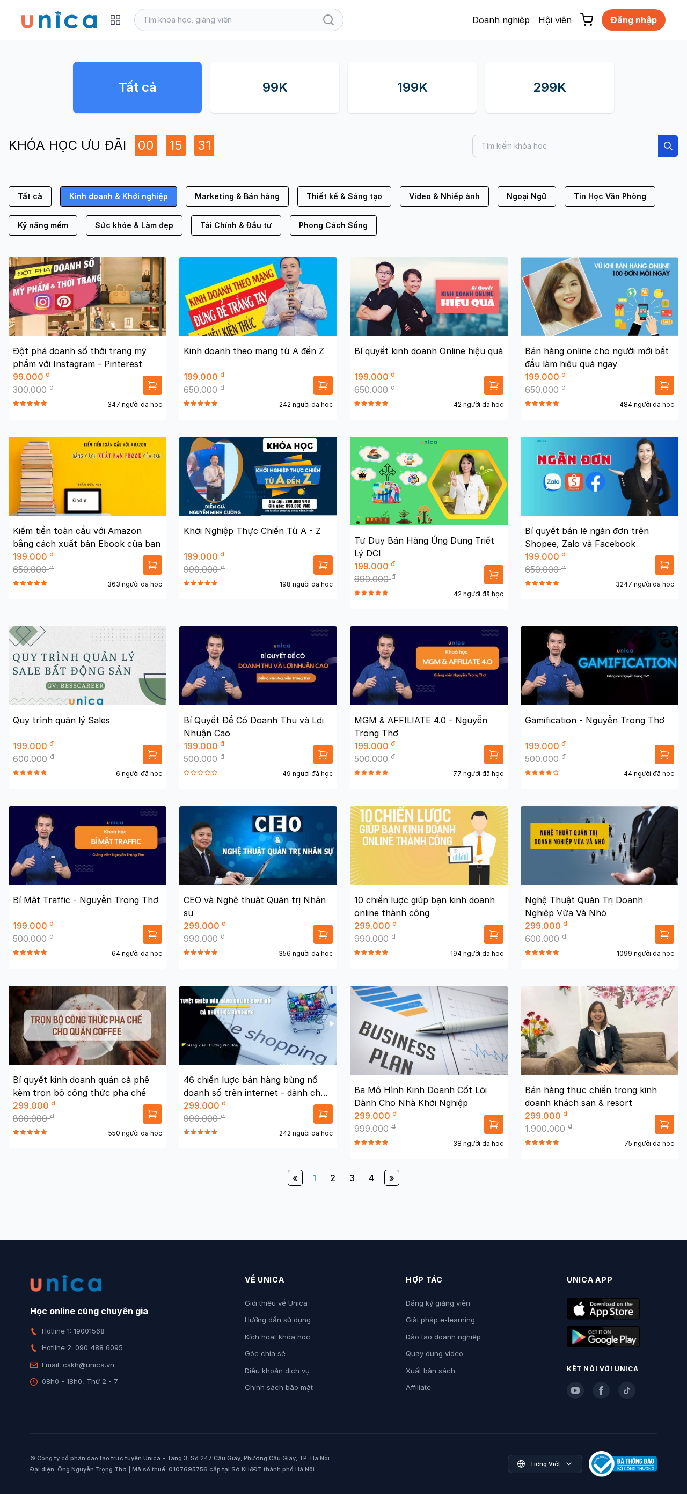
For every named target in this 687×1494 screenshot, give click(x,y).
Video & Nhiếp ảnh (444, 196)
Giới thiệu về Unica (276, 1303)
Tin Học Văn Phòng (610, 196)
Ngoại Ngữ (527, 196)
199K (412, 87)
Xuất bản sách (430, 1370)
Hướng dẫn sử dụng (278, 1319)
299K (549, 87)
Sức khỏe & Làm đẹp (134, 225)
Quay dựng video (434, 1353)
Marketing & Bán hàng (237, 196)
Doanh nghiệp (501, 19)
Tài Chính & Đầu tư (236, 225)
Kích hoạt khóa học (277, 1336)
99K (275, 87)
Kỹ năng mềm (43, 225)
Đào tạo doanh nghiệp (443, 1336)
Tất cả (138, 87)
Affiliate (418, 1387)
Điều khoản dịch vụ (277, 1370)
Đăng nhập (633, 19)
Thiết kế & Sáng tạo (344, 196)
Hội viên (555, 19)
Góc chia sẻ (265, 1353)
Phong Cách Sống (333, 225)
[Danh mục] (115, 20)
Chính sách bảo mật (279, 1387)
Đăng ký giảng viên (438, 1303)
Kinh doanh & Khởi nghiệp (118, 196)
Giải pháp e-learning (440, 1319)
